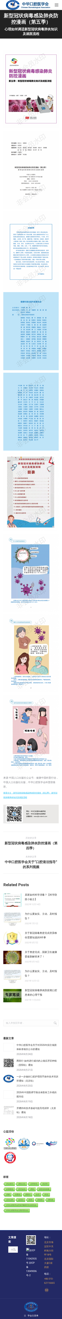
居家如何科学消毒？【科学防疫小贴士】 (41, 897)
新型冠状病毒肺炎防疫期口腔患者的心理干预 (41, 992)
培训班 (45, 1184)
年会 (46, 1194)
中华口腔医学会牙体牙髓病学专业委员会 (21, 1205)
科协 (30, 1200)
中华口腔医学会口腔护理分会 (17, 1210)
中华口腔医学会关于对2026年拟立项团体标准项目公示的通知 (37, 1047)
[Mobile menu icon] (56, 5)
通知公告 (22, 1184)
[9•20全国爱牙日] (10, 1158)
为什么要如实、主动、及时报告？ (41, 916)
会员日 (21, 1200)
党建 (8, 1194)
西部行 (28, 1194)
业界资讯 (34, 1184)
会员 (37, 1194)
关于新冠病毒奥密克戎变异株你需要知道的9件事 (41, 935)
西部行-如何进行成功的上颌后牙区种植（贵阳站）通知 (37, 1062)
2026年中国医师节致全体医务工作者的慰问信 (37, 1094)
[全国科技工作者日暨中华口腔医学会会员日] (24, 1144)
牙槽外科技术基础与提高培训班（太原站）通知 (36, 1110)
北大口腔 (9, 1200)
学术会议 (22, 1189)
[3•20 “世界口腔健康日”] (38, 1144)
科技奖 (40, 1200)
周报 (32, 1189)
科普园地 (9, 1189)
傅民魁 (50, 1200)
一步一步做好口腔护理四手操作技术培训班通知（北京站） (37, 1078)
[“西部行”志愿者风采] (10, 1144)
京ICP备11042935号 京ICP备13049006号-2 (31, 1263)
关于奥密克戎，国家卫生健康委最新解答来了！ (41, 954)
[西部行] (52, 1144)
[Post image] (12, 900)
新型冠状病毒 (44, 1189)
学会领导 (9, 1184)
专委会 (17, 1194)
